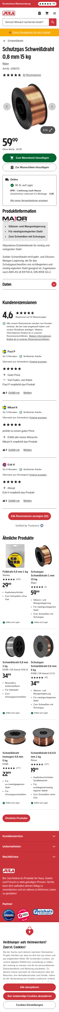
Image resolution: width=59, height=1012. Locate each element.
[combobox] (29, 22)
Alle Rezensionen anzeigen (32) (29, 516)
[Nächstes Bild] (52, 106)
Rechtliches (10, 856)
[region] (29, 967)
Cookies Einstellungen (29, 1005)
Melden (27, 392)
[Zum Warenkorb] (47, 13)
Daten (7, 284)
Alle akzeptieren (29, 987)
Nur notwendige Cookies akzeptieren (30, 996)
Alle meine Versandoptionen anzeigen (29, 200)
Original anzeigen (38, 361)
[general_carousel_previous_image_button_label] (7, 106)
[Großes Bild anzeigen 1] (29, 107)
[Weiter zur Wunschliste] (39, 13)
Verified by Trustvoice (27, 525)
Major (6, 63)
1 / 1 (45, 130)
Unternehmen (12, 846)
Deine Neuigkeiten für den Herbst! (31, 32)
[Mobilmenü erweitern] (54, 13)
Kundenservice (13, 836)
